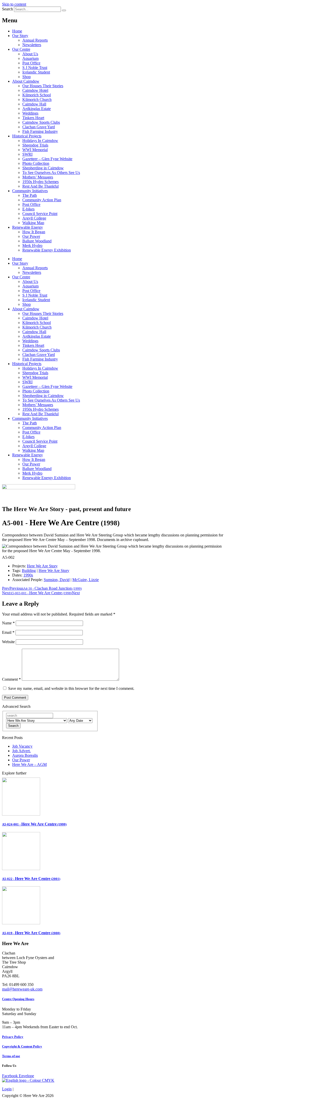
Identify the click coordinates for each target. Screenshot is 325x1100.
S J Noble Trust (34, 67)
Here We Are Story (42, 566)
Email (8, 632)
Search (7, 9)
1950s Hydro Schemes (40, 181)
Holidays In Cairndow (40, 140)
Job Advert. (21, 751)
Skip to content (14, 4)
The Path (29, 195)
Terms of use (11, 1056)
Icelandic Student (36, 72)
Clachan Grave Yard (38, 127)
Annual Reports (35, 40)
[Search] (64, 10)
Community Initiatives (30, 191)
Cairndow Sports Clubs (41, 122)
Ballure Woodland (37, 241)
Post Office (31, 63)
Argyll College (34, 218)
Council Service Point (39, 213)
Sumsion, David (57, 580)
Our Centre (21, 49)
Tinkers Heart (33, 118)
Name (8, 623)
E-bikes (28, 209)
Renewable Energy (27, 227)
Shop (26, 77)
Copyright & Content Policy (22, 1046)
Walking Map (33, 223)
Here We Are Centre (34, 824)
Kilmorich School (36, 95)
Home (17, 31)
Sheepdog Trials (35, 145)
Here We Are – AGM (29, 764)
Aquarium (30, 58)
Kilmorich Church (37, 99)
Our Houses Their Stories (42, 86)
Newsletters (31, 45)
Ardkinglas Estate (36, 108)
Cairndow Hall (34, 104)
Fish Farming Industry (40, 131)
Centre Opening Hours (18, 999)
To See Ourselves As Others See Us (51, 172)
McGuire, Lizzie (85, 580)
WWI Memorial (35, 150)
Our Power (31, 236)
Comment (11, 679)
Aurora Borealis (25, 755)
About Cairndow (25, 81)
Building (29, 570)
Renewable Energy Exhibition (46, 250)
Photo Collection (35, 163)
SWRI (27, 154)
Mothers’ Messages (37, 177)
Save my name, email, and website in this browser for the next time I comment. (71, 688)
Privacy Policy (12, 1037)
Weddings (30, 113)
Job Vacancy (22, 746)
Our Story (20, 35)
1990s (28, 575)
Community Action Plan (41, 200)
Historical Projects (26, 136)
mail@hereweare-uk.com (22, 989)
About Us (30, 54)
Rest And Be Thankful (40, 186)
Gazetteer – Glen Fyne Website (47, 159)
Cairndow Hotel (35, 90)
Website (8, 642)
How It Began (33, 232)
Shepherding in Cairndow (43, 168)
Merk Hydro (32, 245)
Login (7, 1089)
